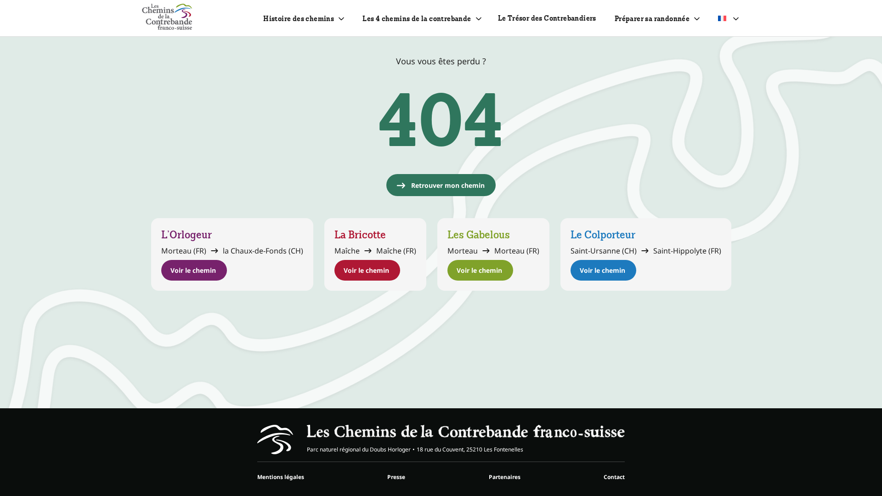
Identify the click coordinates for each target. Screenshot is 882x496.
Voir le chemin (193, 270)
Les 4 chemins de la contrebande (416, 18)
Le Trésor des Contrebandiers (547, 18)
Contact (614, 477)
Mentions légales (280, 477)
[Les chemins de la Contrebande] (167, 18)
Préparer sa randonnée (652, 18)
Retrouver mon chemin (448, 185)
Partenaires (504, 477)
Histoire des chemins (298, 18)
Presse (396, 477)
